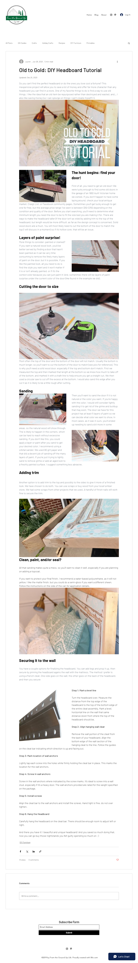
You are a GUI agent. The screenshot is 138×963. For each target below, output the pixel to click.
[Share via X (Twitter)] (27, 851)
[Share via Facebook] (20, 851)
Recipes (62, 43)
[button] (129, 43)
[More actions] (117, 61)
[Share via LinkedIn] (33, 851)
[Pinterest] (115, 14)
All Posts (9, 43)
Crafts (34, 43)
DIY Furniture (75, 43)
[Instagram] (111, 14)
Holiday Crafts (47, 43)
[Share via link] (40, 851)
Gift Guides (22, 43)
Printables (91, 43)
